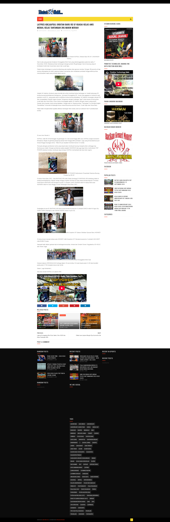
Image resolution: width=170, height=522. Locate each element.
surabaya (73, 508)
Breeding (73, 433)
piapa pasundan (85, 489)
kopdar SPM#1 (94, 464)
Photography (82, 486)
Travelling (73, 514)
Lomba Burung (66, 30)
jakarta (94, 442)
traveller (88, 511)
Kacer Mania (87, 449)
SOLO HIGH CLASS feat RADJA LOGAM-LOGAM (56, 374)
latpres (86, 467)
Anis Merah (82, 424)
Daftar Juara (89, 436)
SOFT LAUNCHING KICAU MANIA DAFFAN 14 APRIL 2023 (69, 324)
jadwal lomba (86, 442)
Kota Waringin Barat (76, 467)
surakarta (81, 508)
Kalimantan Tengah (76, 455)
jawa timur (74, 449)
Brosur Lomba (82, 433)
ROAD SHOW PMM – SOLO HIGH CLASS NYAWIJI (56, 357)
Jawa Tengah (88, 445)
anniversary (90, 424)
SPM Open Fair (74, 504)
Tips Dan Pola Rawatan (77, 511)
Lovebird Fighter (85, 470)
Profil (94, 489)
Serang (92, 498)
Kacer (80, 449)
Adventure (41, 315)
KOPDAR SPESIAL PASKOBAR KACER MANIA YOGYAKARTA (46, 324)
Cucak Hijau (80, 436)
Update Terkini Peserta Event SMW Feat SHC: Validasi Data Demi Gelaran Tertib (56, 366)
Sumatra (82, 504)
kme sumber (74, 464)
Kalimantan (89, 452)
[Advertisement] (85, 401)
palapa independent (76, 483)
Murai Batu (85, 476)
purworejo (74, 492)
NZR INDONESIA (88, 480)
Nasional (73, 480)
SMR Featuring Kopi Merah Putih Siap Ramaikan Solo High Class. (122, 190)
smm (88, 501)
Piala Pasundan (92, 486)
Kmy (80, 464)
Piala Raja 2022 (75, 489)
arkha (88, 427)
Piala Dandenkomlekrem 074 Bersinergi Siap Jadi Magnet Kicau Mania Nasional (89, 367)
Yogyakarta (74, 30)
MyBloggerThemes (61, 519)
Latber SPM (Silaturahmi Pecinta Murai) (89, 324)
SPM (93, 501)
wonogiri (81, 514)
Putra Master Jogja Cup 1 (78, 495)
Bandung (73, 430)
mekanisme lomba (75, 476)
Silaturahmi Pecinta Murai (78, 501)
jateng (72, 445)
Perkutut (73, 486)
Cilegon (96, 433)
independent (74, 442)
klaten (93, 461)
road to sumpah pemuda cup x (79, 498)
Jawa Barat (79, 445)
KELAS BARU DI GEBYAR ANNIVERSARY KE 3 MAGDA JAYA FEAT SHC (123, 198)
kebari (93, 458)
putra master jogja (84, 492)
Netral (80, 480)
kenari (72, 461)
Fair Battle (82, 439)
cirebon (73, 436)
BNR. (83, 315)
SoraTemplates (45, 519)
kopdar (85, 464)
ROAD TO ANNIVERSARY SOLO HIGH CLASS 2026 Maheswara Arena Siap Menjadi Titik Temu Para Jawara (123, 207)
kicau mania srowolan (82, 461)
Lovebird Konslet (75, 473)
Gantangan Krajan (92, 439)
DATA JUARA (74, 439)
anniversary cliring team (78, 427)
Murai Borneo (94, 476)
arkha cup (95, 427)
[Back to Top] (131, 519)
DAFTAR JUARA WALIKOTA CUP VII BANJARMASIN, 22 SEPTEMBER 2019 (123, 182)
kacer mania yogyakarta (77, 452)
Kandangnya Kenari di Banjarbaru (80, 458)
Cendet (90, 433)
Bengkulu (86, 430)
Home (40, 19)
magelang (85, 473)
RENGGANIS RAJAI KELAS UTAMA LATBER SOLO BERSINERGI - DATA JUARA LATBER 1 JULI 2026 (89, 358)
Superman (90, 504)
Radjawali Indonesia (92, 495)
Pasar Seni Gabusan (89, 483)
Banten (80, 430)
